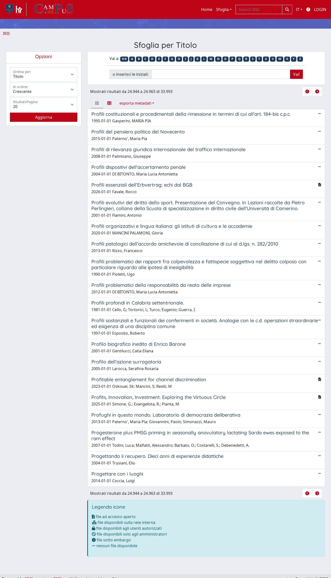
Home (206, 9)
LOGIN (320, 9)
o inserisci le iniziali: (131, 74)
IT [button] (297, 9)
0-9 (124, 59)
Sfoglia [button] (222, 9)
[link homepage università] (53, 9)
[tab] (97, 103)
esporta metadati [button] (135, 103)
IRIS (6, 33)
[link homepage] (14, 9)
